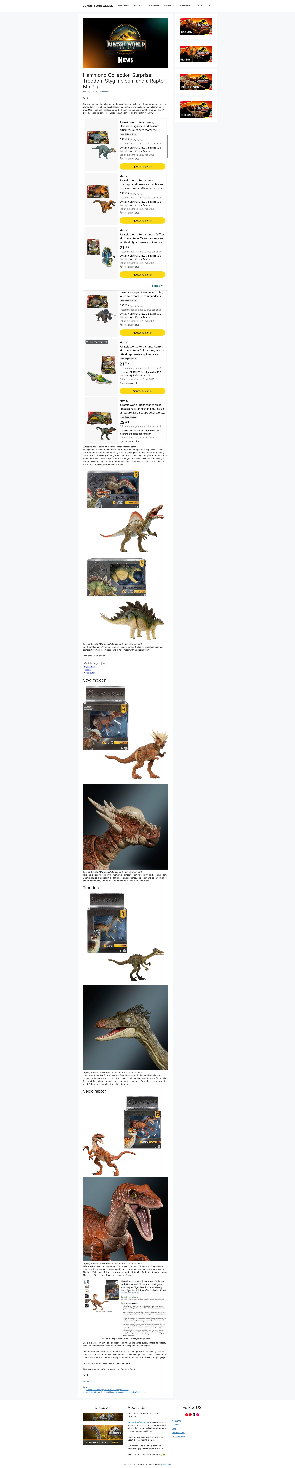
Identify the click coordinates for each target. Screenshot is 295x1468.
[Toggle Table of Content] (102, 663)
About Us (198, 6)
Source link (88, 1381)
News (88, 1387)
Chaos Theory (122, 6)
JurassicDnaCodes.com (138, 1422)
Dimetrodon (154, 6)
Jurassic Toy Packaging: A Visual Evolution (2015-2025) (107, 1390)
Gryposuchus (184, 6)
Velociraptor (89, 673)
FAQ (208, 6)
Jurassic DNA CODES (98, 5)
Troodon (87, 670)
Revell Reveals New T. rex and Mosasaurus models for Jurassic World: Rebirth (116, 1392)
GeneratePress (164, 1464)
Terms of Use (178, 1432)
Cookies (175, 1425)
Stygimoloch (89, 667)
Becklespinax (169, 6)
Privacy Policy (178, 1436)
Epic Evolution (139, 6)
